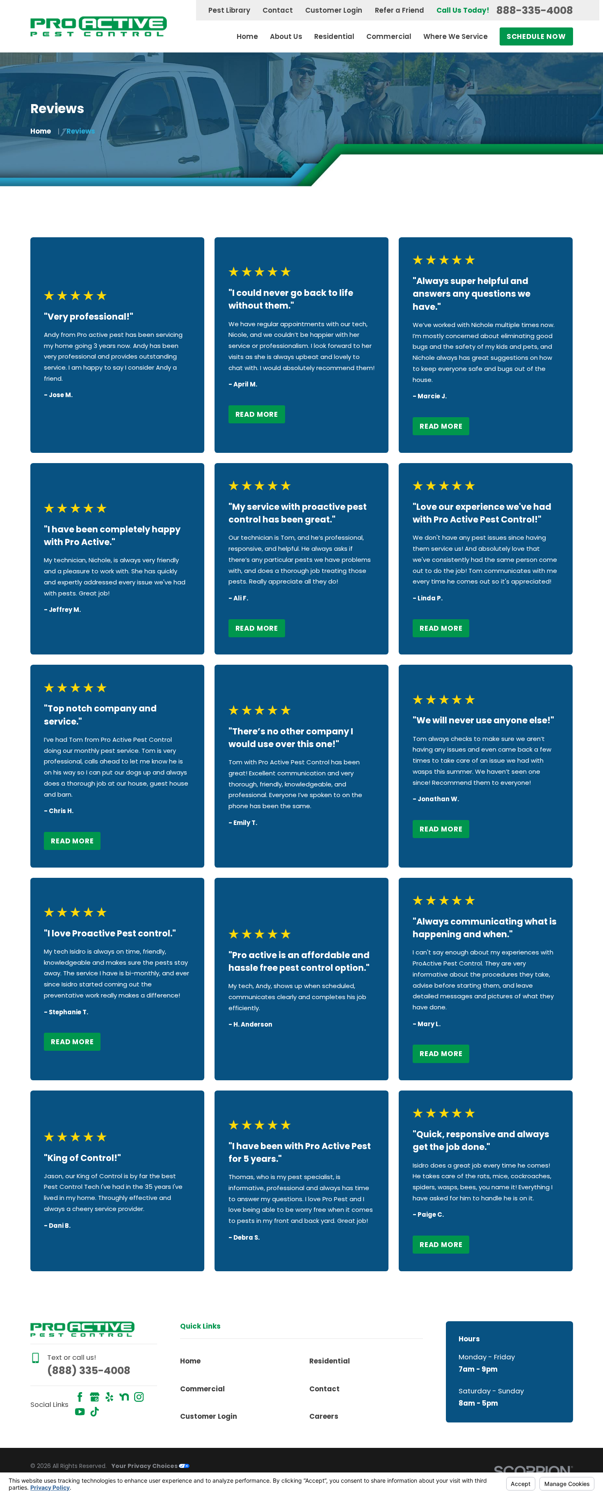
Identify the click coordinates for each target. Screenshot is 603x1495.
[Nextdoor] (124, 1397)
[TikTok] (94, 1411)
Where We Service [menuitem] (455, 36)
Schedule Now (536, 36)
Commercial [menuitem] (388, 36)
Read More (257, 414)
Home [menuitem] (247, 36)
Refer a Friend (399, 10)
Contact (278, 10)
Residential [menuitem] (334, 36)
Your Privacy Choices (145, 1466)
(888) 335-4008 (88, 1370)
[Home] (98, 26)
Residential (329, 1361)
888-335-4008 (534, 10)
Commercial (202, 1389)
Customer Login (333, 10)
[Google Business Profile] (94, 1397)
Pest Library (229, 10)
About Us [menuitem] (286, 36)
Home (190, 1361)
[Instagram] (139, 1397)
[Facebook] (80, 1397)
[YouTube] (80, 1411)
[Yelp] (109, 1397)
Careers (323, 1416)
